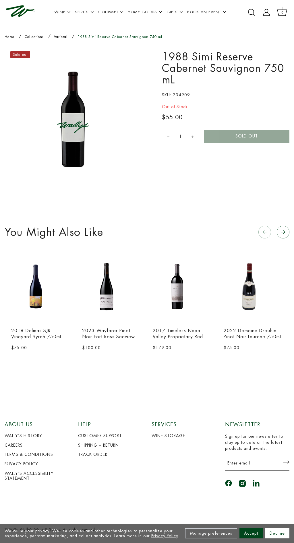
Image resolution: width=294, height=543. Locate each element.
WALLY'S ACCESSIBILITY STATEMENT (29, 476)
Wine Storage (168, 435)
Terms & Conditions (29, 454)
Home (9, 37)
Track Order (92, 454)
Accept (251, 533)
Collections (34, 37)
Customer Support (100, 435)
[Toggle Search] (251, 12)
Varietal (60, 37)
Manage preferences (211, 533)
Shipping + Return (98, 445)
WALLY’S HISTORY (23, 435)
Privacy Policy (164, 535)
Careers (14, 445)
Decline (277, 533)
